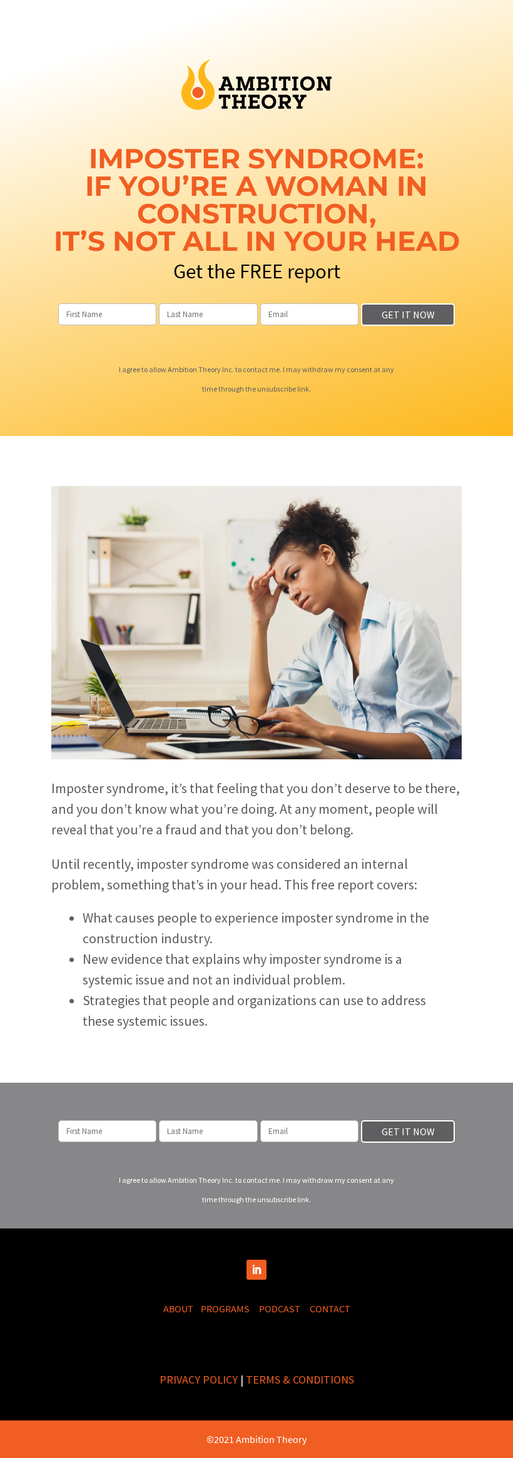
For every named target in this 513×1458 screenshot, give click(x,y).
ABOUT (182, 1308)
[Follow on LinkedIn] (256, 1270)
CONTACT (330, 1308)
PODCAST (284, 1308)
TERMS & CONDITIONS (300, 1379)
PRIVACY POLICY (199, 1379)
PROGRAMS (230, 1308)
